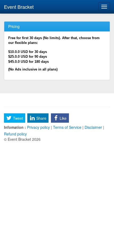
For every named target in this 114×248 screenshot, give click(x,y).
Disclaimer (93, 127)
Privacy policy (38, 127)
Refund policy (15, 134)
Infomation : (15, 127)
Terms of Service (67, 127)
